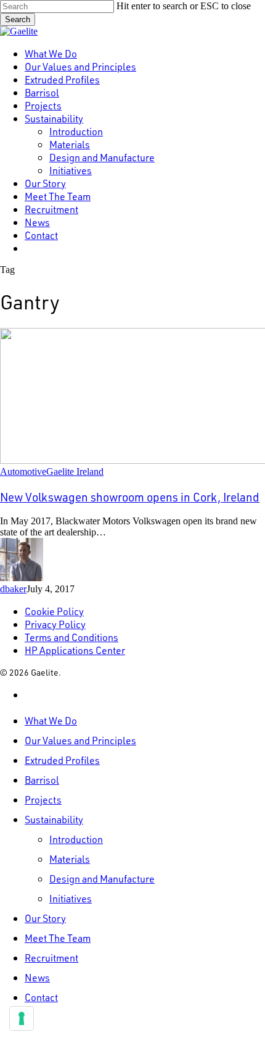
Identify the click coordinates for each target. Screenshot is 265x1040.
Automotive (23, 471)
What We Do (51, 720)
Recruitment (51, 957)
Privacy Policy (55, 624)
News (37, 977)
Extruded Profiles (62, 759)
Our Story (45, 918)
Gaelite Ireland (75, 471)
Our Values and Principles (80, 740)
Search (17, 19)
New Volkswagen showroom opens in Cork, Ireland (129, 497)
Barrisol (42, 779)
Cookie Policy (54, 611)
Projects (43, 799)
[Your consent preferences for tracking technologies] (21, 1018)
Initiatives (70, 898)
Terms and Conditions (71, 637)
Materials (69, 858)
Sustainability (54, 819)
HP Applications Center (75, 650)
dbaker (13, 589)
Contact (41, 997)
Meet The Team (58, 937)
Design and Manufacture (102, 878)
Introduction (76, 838)
